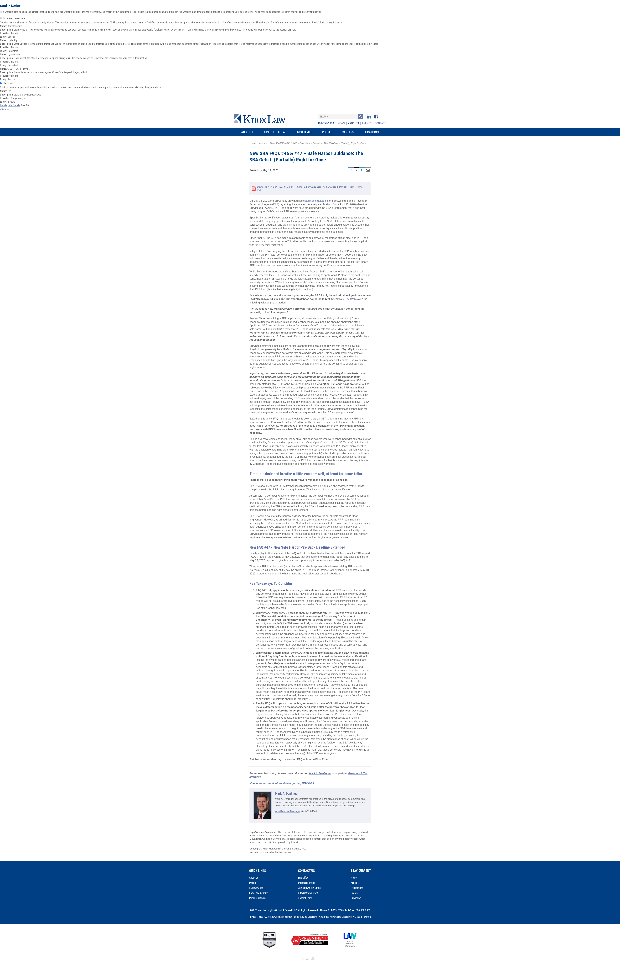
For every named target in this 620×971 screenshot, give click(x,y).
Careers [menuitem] (348, 132)
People (252, 882)
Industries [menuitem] (304, 132)
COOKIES (4, 108)
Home (252, 143)
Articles (353, 123)
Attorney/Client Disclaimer (278, 916)
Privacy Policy (256, 916)
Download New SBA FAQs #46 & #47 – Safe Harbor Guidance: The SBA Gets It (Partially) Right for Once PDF (310, 188)
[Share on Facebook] (351, 169)
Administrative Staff (308, 893)
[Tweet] (356, 169)
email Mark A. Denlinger (287, 811)
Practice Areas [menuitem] (275, 132)
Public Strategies (258, 898)
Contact (380, 123)
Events (367, 123)
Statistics (8, 83)
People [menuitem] (327, 132)
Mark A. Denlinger (287, 794)
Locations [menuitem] (371, 132)
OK (27, 105)
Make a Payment (363, 916)
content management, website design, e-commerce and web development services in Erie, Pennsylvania (310, 959)
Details (3, 105)
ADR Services (256, 887)
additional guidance (316, 200)
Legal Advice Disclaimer (306, 916)
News (341, 123)
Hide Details (14, 105)
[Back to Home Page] (262, 118)
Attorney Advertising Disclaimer (336, 916)
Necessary (14, 18)
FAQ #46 (351, 299)
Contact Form (305, 898)
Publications (357, 887)
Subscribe (356, 898)
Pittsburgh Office (306, 882)
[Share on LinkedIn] (362, 169)
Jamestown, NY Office (309, 887)
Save (23, 105)
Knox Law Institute (258, 893)
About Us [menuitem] (247, 132)
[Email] (368, 169)
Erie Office (303, 877)
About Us (253, 877)
